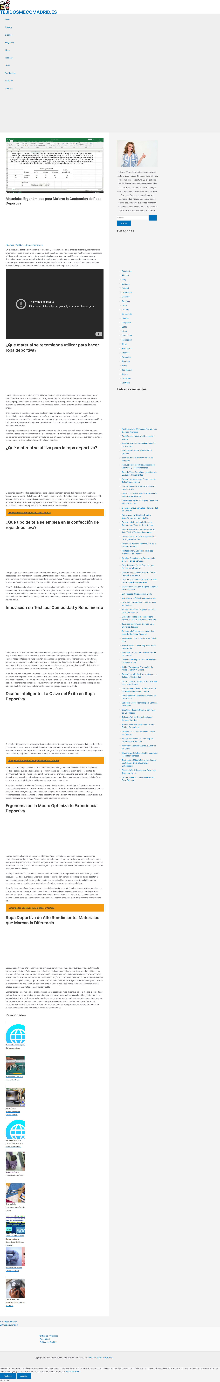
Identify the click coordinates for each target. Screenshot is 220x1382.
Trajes (125, 374)
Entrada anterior (8, 1321)
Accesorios (127, 271)
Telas (7, 65)
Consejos (126, 297)
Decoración (127, 314)
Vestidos (126, 383)
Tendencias (10, 73)
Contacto (9, 88)
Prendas (9, 58)
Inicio (7, 19)
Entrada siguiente (9, 1325)
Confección (127, 292)
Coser (124, 305)
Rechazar (8, 1376)
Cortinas (126, 301)
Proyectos (126, 357)
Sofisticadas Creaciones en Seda (137, 594)
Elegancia (9, 42)
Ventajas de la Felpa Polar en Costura (138, 598)
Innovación (127, 335)
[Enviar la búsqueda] (153, 218)
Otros (124, 344)
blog (124, 279)
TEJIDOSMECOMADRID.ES (28, 12)
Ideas (7, 50)
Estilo (124, 327)
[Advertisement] (79, 113)
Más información (73, 1371)
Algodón (125, 275)
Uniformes (126, 378)
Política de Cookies (48, 1342)
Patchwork (127, 348)
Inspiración (127, 340)
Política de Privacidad (48, 1336)
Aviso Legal (45, 1339)
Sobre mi (9, 80)
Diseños (8, 35)
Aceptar (23, 1376)
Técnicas (126, 361)
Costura (8, 27)
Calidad (125, 288)
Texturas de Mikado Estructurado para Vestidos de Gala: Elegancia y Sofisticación (139, 763)
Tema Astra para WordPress (99, 1357)
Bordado (126, 284)
